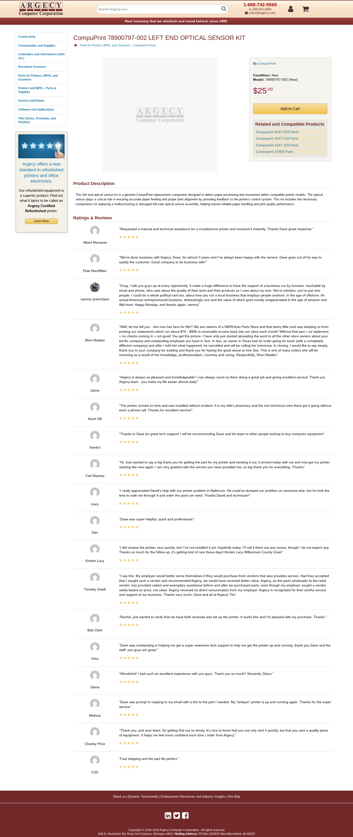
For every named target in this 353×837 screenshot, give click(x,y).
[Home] (75, 45)
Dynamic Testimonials (143, 796)
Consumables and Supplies (36, 45)
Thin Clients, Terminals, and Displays (37, 120)
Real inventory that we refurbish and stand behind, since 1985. (176, 21)
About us (119, 796)
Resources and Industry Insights (202, 796)
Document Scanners (32, 66)
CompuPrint (267, 63)
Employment (169, 796)
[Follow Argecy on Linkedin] (168, 815)
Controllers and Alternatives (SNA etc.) (41, 56)
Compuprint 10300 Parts (274, 152)
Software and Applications (36, 109)
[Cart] (323, 6)
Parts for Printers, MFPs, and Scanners (38, 77)
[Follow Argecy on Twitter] (176, 815)
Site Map (234, 796)
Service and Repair (31, 100)
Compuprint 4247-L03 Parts (277, 138)
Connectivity (27, 36)
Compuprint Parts (144, 45)
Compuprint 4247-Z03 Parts (277, 132)
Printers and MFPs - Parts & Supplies (37, 90)
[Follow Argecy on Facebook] (185, 815)
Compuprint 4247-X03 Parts (277, 145)
